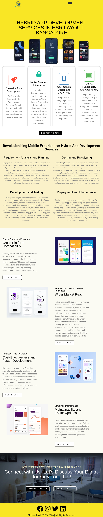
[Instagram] (48, 509)
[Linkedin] (63, 509)
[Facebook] (40, 509)
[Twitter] (55, 509)
